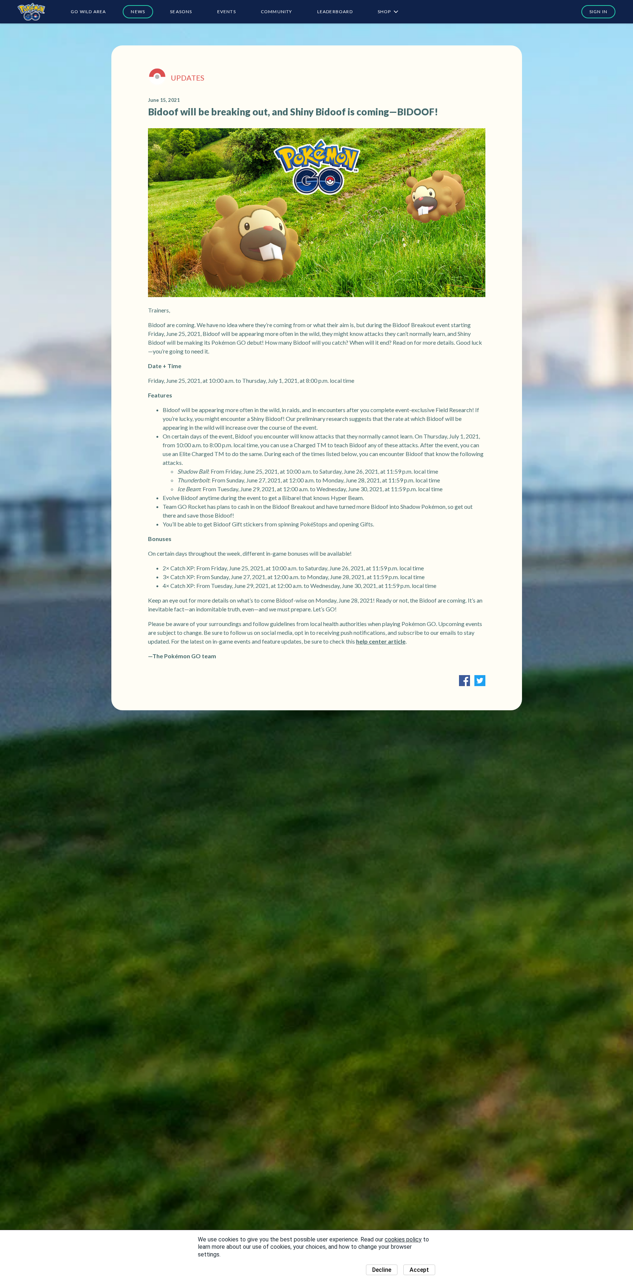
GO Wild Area (88, 11)
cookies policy (403, 1239)
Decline (381, 1269)
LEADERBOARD (335, 11)
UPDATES (187, 77)
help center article (381, 641)
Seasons (181, 11)
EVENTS (226, 11)
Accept (419, 1269)
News (138, 11)
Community (276, 11)
